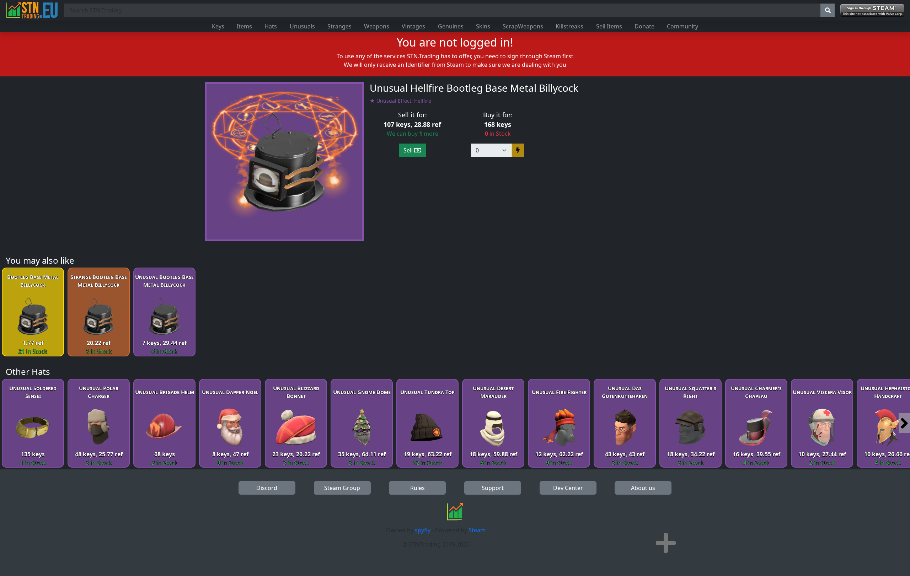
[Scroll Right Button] (904, 423)
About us (643, 488)
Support (493, 488)
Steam (477, 530)
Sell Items (609, 26)
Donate (644, 26)
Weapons (376, 26)
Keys (218, 26)
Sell (408, 150)
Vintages (413, 26)
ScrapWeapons (523, 26)
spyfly (422, 530)
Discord (266, 488)
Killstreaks (569, 26)
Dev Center (568, 488)
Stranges (339, 26)
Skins (483, 26)
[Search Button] (827, 10)
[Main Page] (32, 10)
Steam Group (342, 488)
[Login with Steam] (872, 10)
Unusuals (302, 26)
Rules (417, 488)
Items (244, 26)
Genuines (451, 26)
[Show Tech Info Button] (666, 543)
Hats (270, 26)
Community (682, 26)
